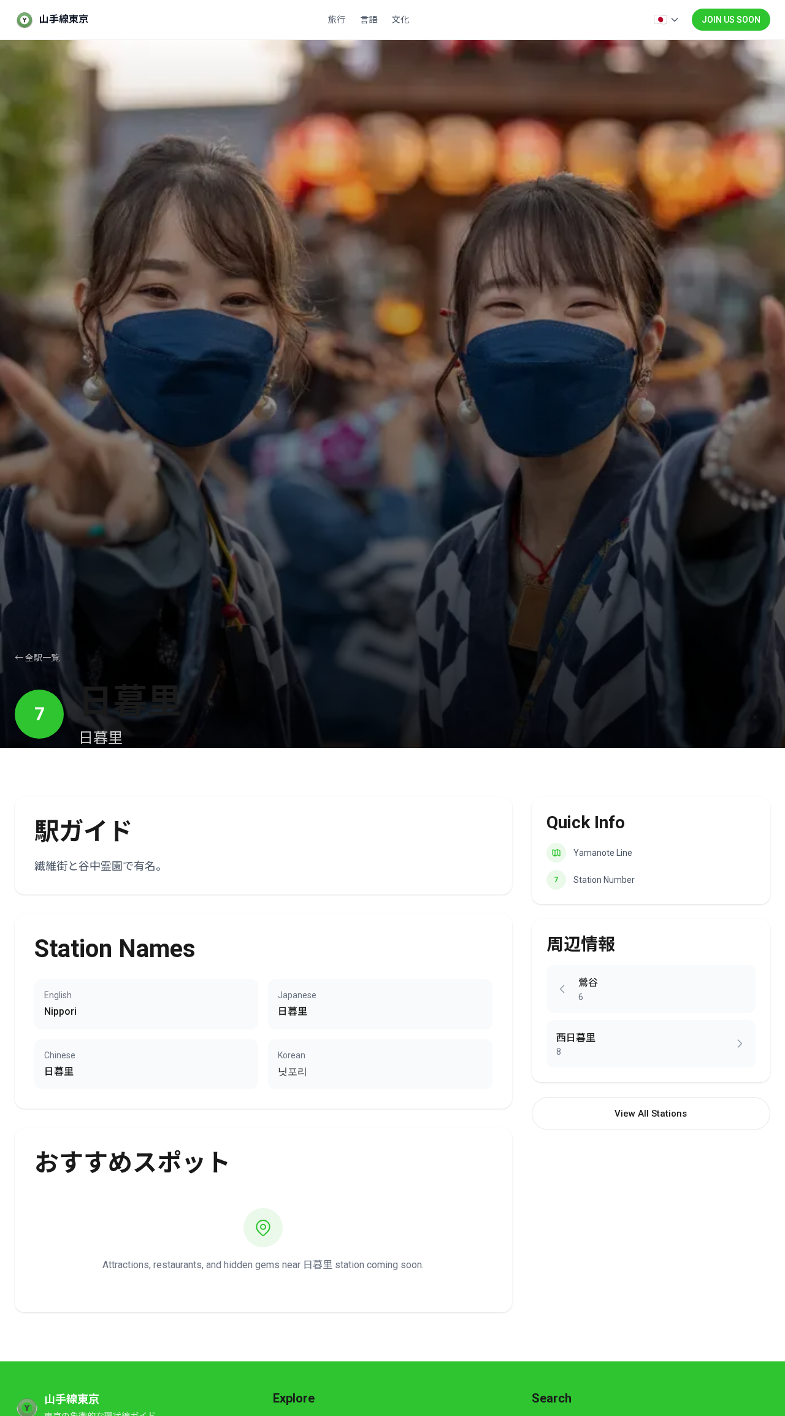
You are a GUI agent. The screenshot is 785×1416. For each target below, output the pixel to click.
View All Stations (651, 1113)
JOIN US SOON (731, 20)
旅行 (336, 20)
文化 (400, 20)
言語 (368, 20)
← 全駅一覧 (37, 658)
